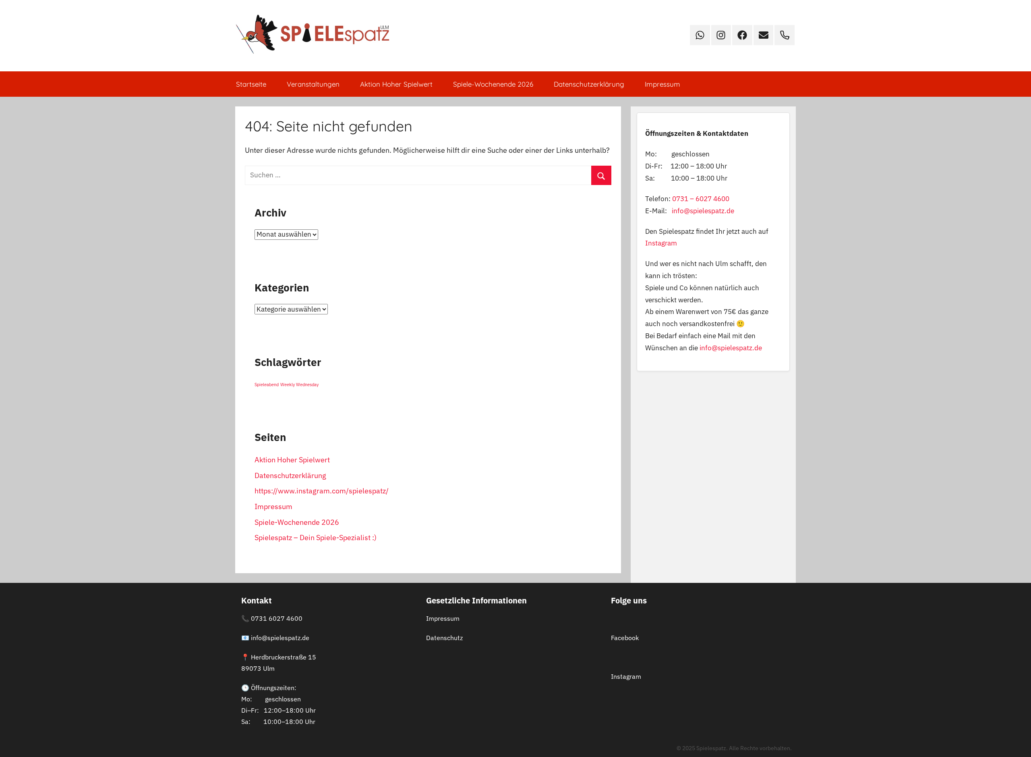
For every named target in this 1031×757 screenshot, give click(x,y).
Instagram (661, 243)
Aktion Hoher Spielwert (396, 84)
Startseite (251, 84)
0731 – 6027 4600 (700, 198)
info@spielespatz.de (703, 210)
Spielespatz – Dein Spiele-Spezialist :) (316, 537)
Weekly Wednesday (299, 384)
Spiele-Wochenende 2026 (493, 84)
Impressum (662, 84)
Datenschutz (444, 638)
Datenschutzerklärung (589, 84)
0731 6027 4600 (276, 618)
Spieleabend (267, 384)
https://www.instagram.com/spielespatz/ (322, 490)
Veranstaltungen (313, 84)
